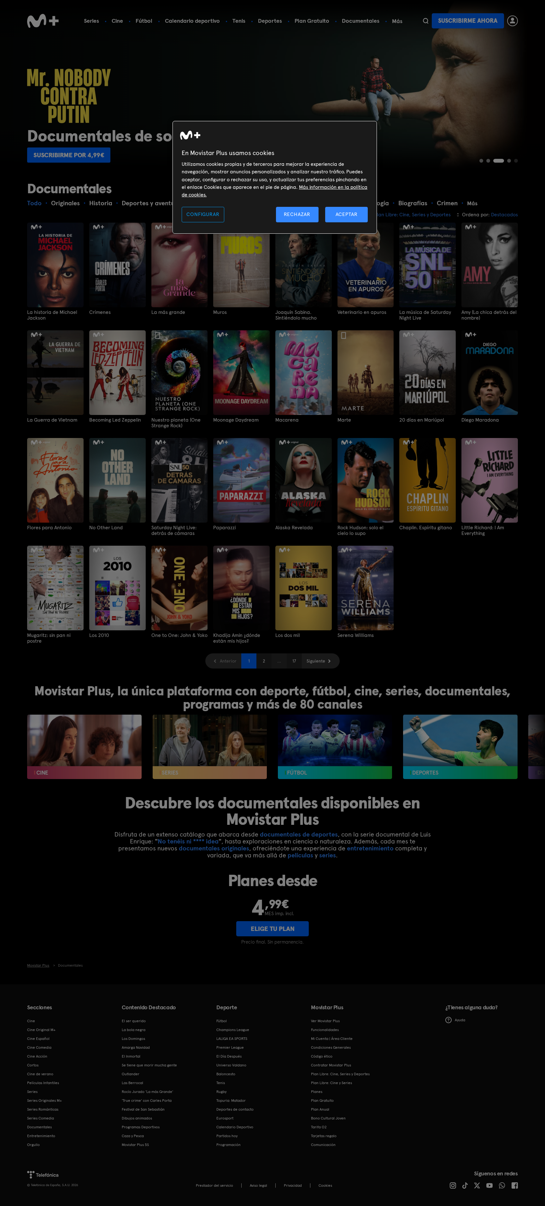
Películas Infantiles (43, 1083)
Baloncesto (225, 1074)
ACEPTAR (347, 214)
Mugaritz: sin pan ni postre (49, 638)
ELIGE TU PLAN (273, 929)
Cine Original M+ (41, 1030)
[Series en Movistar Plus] (210, 747)
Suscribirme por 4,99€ (68, 155)
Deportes (270, 20)
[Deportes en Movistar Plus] (460, 747)
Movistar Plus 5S (135, 1145)
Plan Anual (320, 1109)
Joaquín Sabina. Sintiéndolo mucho (296, 315)
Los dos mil (287, 635)
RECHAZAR (297, 214)
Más (397, 21)
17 (294, 660)
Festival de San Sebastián (143, 1109)
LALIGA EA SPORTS (231, 1038)
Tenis (238, 20)
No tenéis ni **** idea (188, 841)
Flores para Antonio (49, 528)
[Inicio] (43, 21)
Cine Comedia (39, 1047)
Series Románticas (42, 1109)
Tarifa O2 (319, 1127)
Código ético (321, 1056)
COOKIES (325, 1185)
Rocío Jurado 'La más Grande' (147, 1091)
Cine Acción (37, 1056)
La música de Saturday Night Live (425, 315)
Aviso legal (258, 1185)
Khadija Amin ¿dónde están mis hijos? (236, 638)
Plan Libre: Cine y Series (331, 1083)
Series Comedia (40, 1118)
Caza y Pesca (133, 1136)
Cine (117, 20)
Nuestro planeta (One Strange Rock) (176, 423)
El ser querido (134, 1021)
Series (91, 20)
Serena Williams (355, 635)
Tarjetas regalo (324, 1136)
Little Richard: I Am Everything (482, 530)
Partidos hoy (226, 1136)
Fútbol (144, 20)
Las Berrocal (132, 1083)
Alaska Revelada (294, 528)
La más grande (168, 312)
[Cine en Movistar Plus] (84, 747)
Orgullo (33, 1145)
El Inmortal (131, 1056)
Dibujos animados (137, 1118)
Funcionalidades (325, 1030)
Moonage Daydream (236, 420)
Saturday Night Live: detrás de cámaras (173, 530)
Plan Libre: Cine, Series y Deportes (340, 1074)
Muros (220, 312)
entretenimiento (370, 848)
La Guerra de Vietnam (52, 420)
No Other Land (106, 528)
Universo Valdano (231, 1065)
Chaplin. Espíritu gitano (425, 528)
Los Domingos (133, 1038)
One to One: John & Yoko (179, 635)
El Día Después (229, 1056)
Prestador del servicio (214, 1185)
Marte (344, 420)
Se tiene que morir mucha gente (149, 1065)
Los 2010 (99, 635)
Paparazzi (224, 528)
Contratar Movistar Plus (331, 1065)
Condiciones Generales (331, 1047)
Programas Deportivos (141, 1127)
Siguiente (316, 660)
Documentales (360, 20)
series (327, 855)
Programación (228, 1145)
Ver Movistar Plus (325, 1021)
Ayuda (460, 1020)
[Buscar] (425, 21)
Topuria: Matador (231, 1100)
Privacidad (293, 1185)
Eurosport (224, 1118)
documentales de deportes (299, 834)
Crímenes (100, 312)
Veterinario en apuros (361, 312)
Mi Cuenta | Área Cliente (332, 1038)
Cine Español (38, 1038)
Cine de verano (40, 1074)
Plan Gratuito (312, 20)
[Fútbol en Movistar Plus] (335, 747)
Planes (316, 1091)
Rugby (221, 1091)
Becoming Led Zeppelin (115, 420)
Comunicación (323, 1145)
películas (300, 855)
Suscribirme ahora (467, 20)
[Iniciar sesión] (512, 20)
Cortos (32, 1065)
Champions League (232, 1030)
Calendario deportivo (192, 20)
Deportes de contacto (235, 1109)
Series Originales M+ (44, 1100)
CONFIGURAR (202, 214)
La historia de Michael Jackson (52, 315)
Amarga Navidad (136, 1047)
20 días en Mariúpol (421, 420)
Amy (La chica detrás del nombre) (489, 315)
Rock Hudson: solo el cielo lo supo (360, 530)
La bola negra (133, 1030)
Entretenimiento (41, 1136)
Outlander (130, 1074)
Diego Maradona (480, 420)
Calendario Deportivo (234, 1127)
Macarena (287, 420)
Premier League (230, 1047)
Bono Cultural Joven (328, 1118)
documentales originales (214, 848)
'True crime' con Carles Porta (147, 1100)
